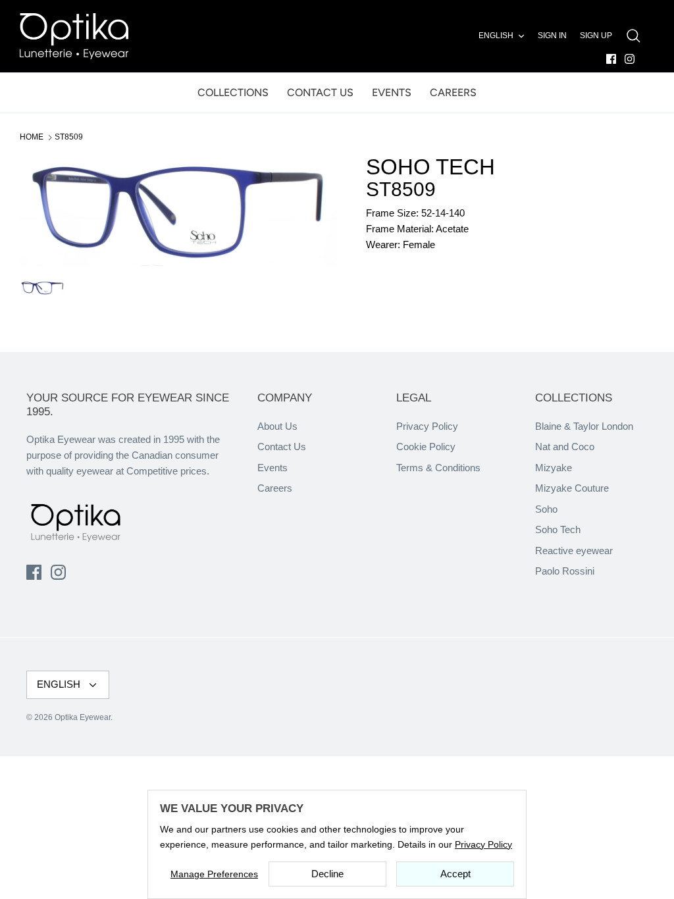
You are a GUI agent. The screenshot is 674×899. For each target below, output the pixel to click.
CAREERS (453, 92)
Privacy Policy (427, 426)
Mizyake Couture (572, 488)
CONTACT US (320, 92)
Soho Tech (558, 529)
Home (31, 136)
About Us (277, 426)
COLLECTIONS (233, 92)
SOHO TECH (430, 167)
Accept (455, 873)
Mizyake (553, 467)
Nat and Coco (564, 446)
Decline (327, 873)
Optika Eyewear (83, 717)
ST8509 (69, 136)
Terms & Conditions (438, 467)
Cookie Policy (425, 446)
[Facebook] (611, 59)
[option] (178, 210)
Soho (546, 509)
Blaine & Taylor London (584, 426)
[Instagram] (630, 59)
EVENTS (391, 92)
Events (272, 467)
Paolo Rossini (564, 571)
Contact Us (281, 446)
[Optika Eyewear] (74, 36)
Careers (274, 488)
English (496, 35)
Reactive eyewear (574, 550)
